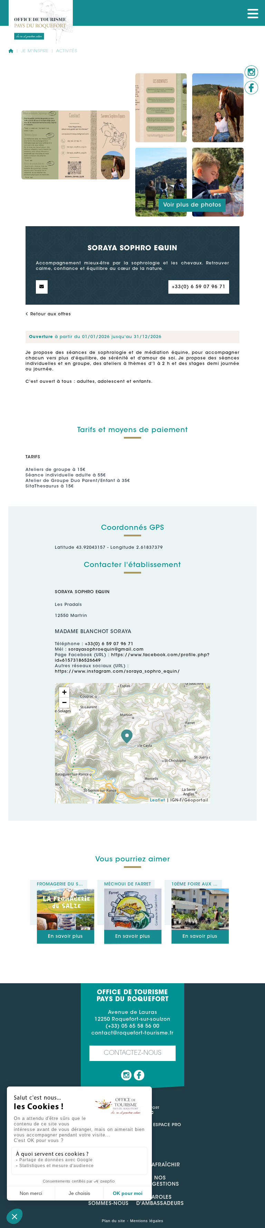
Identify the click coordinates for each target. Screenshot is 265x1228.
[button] (14, 1216)
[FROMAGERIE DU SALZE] (66, 891)
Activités (66, 51)
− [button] (64, 702)
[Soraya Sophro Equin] (126, 736)
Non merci (31, 1193)
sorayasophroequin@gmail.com (106, 650)
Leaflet (157, 800)
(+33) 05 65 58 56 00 (132, 1026)
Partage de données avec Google (56, 1159)
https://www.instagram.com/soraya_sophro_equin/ (117, 672)
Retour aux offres (50, 314)
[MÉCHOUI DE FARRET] (133, 891)
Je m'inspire (35, 51)
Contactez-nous (132, 1053)
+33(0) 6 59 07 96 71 (199, 287)
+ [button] (64, 692)
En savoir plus (65, 936)
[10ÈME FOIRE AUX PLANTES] (200, 891)
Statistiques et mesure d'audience (56, 1165)
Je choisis (79, 1193)
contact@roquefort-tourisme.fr (132, 1033)
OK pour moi (128, 1193)
